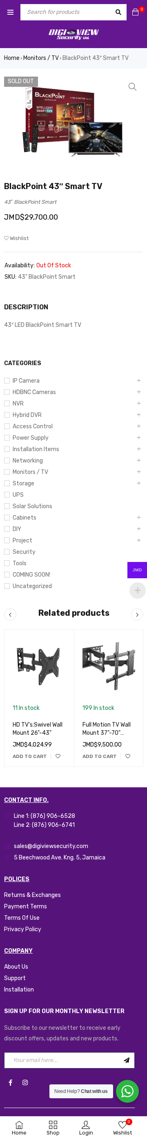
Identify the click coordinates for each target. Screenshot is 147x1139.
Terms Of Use (22, 917)
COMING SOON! (31, 574)
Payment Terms (25, 906)
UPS (18, 494)
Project (22, 540)
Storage (23, 483)
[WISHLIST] (58, 756)
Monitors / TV (41, 58)
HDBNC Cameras (34, 392)
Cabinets (24, 517)
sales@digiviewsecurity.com (51, 846)
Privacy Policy (22, 929)
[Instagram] (25, 1083)
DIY (17, 529)
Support (15, 978)
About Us (16, 966)
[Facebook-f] (10, 1083)
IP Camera (26, 380)
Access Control (33, 426)
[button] (133, 87)
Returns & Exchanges (32, 895)
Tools (20, 563)
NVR (18, 403)
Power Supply (31, 437)
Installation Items (36, 449)
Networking (28, 460)
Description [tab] (26, 307)
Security (24, 552)
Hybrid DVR (27, 415)
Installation (19, 989)
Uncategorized (32, 586)
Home (12, 58)
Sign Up (126, 1060)
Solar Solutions (32, 506)
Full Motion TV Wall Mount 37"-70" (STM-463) (106, 733)
